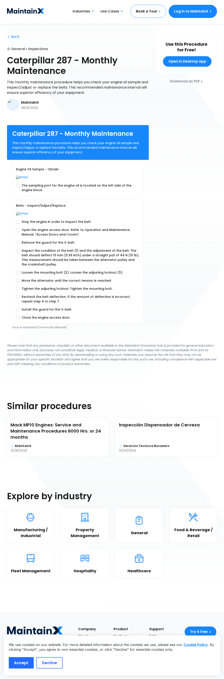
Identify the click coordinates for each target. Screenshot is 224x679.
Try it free (199, 631)
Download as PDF (185, 81)
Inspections (38, 49)
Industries (81, 11)
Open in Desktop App (187, 61)
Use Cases (109, 11)
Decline (49, 662)
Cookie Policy (196, 644)
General (18, 49)
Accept (21, 662)
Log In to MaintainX (191, 11)
